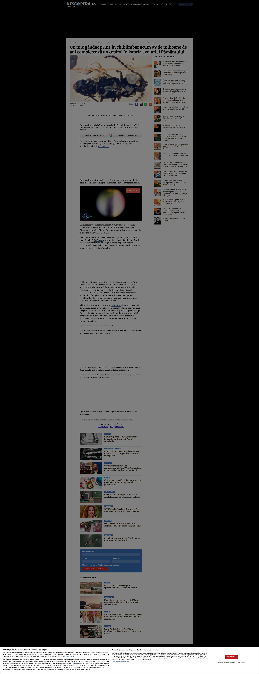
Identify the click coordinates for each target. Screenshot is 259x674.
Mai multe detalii (68, 656)
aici (58, 665)
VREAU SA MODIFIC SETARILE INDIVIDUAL (231, 662)
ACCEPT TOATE (231, 657)
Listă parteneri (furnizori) (120, 661)
